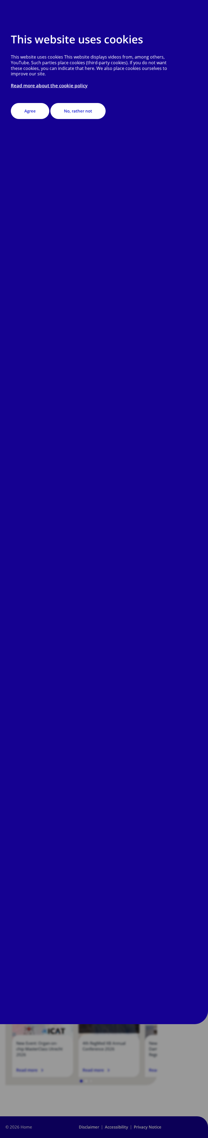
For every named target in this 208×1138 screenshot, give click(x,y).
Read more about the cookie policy (49, 85)
